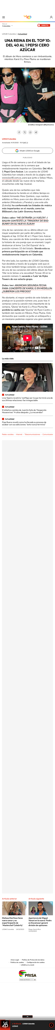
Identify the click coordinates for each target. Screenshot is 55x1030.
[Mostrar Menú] (3, 17)
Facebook (19, 132)
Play (51, 1025)
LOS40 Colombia (27, 17)
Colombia (6, 26)
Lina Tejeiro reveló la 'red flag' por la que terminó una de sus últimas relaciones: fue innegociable (27, 399)
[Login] (51, 17)
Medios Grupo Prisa (27, 979)
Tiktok (17, 941)
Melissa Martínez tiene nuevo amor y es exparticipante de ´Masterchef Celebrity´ (12, 922)
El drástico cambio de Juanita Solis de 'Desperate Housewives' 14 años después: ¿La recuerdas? (24, 411)
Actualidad (22, 34)
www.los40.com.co (11, 177)
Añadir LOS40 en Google (30, 151)
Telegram (36, 132)
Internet (19, 434)
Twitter (24, 132)
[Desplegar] (27, 1016)
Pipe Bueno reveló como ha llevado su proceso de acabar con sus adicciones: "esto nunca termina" (24, 423)
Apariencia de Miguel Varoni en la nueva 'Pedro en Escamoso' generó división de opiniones (40, 922)
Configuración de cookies (36, 962)
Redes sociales (8, 434)
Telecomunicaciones (32, 434)
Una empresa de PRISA (27, 973)
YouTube (27, 941)
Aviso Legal (15, 960)
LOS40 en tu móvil (27, 965)
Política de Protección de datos (33, 960)
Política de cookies (17, 962)
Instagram (22, 941)
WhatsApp (30, 132)
